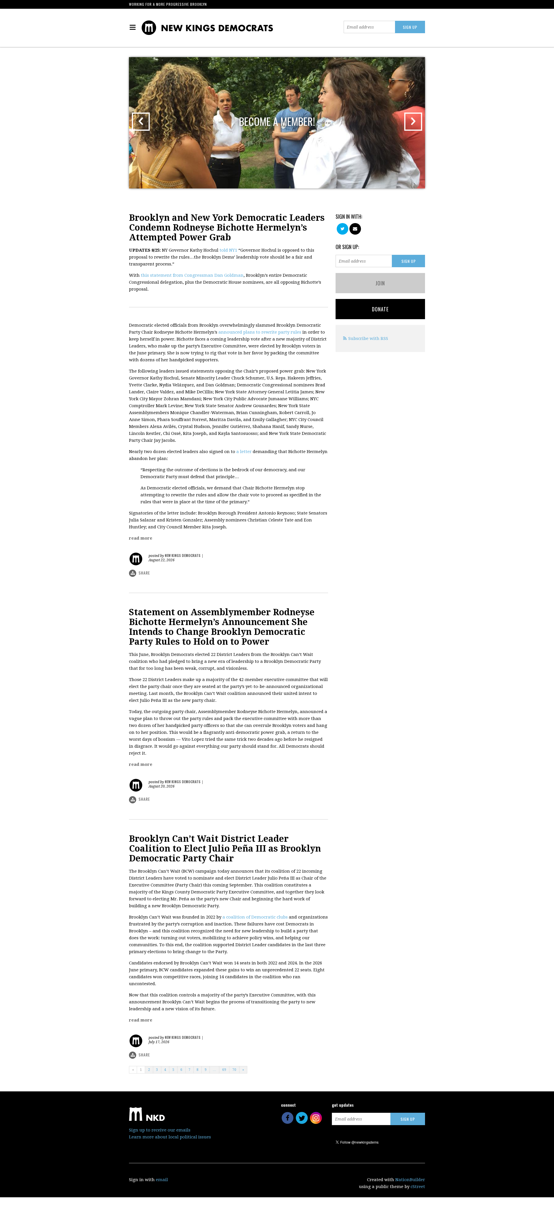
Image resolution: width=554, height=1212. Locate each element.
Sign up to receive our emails (159, 1130)
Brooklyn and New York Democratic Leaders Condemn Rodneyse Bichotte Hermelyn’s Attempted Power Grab (227, 227)
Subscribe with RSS (368, 338)
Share (144, 573)
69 (224, 1070)
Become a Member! (277, 121)
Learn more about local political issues (170, 1137)
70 (234, 1070)
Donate (380, 309)
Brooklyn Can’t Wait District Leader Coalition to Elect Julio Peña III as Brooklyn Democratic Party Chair (225, 848)
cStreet (418, 1186)
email (162, 1179)
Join (380, 283)
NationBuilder (410, 1179)
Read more (140, 538)
